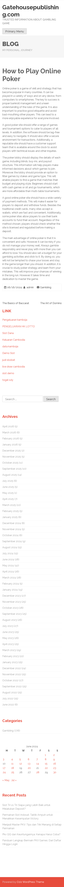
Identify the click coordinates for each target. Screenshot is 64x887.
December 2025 (11, 450)
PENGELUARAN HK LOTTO (18, 326)
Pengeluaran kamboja (14, 319)
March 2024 (9, 577)
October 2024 (10, 535)
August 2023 (9, 619)
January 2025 (10, 517)
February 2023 (10, 656)
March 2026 (9, 432)
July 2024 (7, 553)
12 (20, 763)
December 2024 (11, 523)
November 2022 (11, 674)
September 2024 (12, 541)
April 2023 (8, 644)
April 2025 (8, 499)
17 (4, 768)
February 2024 (10, 583)
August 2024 (9, 547)
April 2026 (8, 426)
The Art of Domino (51, 303)
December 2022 (11, 668)
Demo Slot (8, 353)
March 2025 (9, 505)
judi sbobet (8, 359)
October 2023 (10, 607)
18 (12, 768)
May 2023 (8, 638)
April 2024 (8, 571)
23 (54, 768)
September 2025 (12, 468)
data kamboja (10, 346)
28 (37, 772)
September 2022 (12, 686)
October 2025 (10, 462)
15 (46, 763)
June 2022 (8, 704)
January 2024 (10, 589)
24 (4, 772)
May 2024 (8, 565)
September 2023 (12, 613)
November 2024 (11, 529)
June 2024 (8, 559)
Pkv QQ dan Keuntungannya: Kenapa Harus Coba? (31, 834)
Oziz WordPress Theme (30, 881)
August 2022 (9, 692)
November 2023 (11, 601)
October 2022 (10, 680)
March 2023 (9, 650)
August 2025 (9, 474)
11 (12, 763)
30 (54, 772)
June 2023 (8, 632)
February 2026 (10, 438)
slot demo (8, 373)
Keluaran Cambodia (13, 339)
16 (54, 763)
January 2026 (10, 444)
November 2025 (11, 456)
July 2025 (7, 480)
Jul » (13, 780)
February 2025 (10, 511)
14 (37, 763)
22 (46, 768)
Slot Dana (8, 333)
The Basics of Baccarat (15, 303)
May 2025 (8, 492)
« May (5, 780)
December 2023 (11, 595)
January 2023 (10, 662)
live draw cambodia (13, 366)
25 (12, 772)
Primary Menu (14, 31)
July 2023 (7, 626)
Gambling (45, 287)
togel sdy (7, 379)
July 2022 (7, 698)
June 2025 (8, 486)
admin (30, 287)
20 (29, 768)
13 (29, 763)
